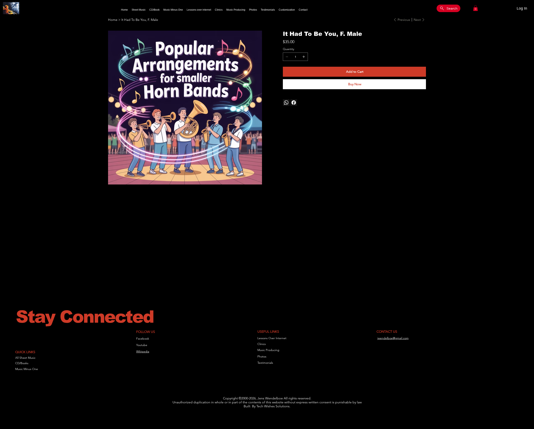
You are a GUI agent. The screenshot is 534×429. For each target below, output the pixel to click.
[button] (475, 8)
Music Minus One (26, 369)
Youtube (141, 345)
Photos (261, 356)
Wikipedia (142, 351)
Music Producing (268, 350)
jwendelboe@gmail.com (393, 338)
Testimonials (265, 363)
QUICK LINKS (25, 352)
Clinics (261, 344)
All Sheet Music (25, 358)
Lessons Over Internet (271, 338)
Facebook (142, 338)
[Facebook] (293, 102)
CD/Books (21, 363)
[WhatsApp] (286, 102)
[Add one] (304, 57)
